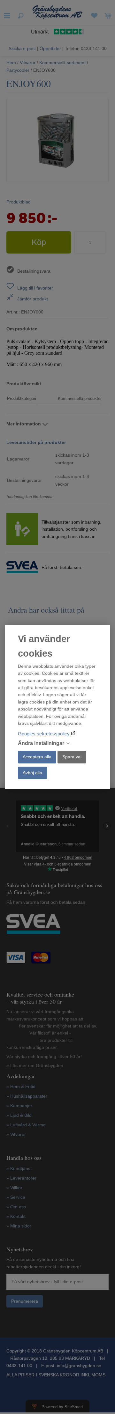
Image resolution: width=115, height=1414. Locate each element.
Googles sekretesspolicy (44, 733)
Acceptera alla (37, 756)
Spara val (71, 756)
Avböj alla (32, 772)
